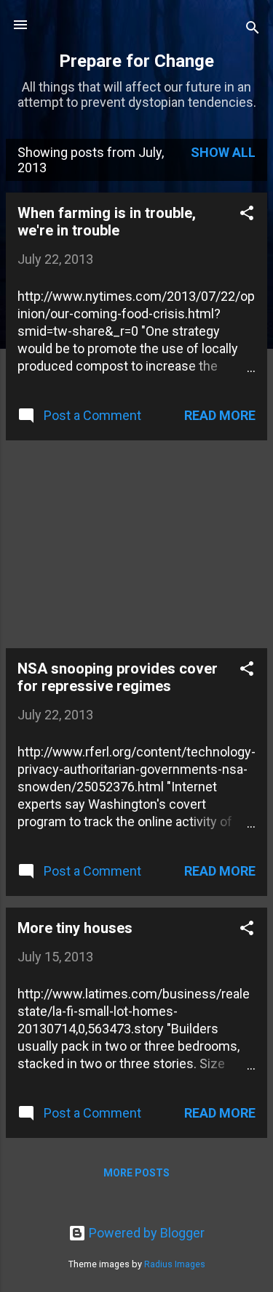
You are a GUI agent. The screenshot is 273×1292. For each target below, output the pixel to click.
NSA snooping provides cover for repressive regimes (117, 677)
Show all (223, 152)
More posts (136, 1173)
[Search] (252, 29)
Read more (220, 415)
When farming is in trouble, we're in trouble (106, 221)
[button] (247, 215)
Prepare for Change (136, 61)
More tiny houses (74, 928)
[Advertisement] (115, 543)
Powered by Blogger (145, 1232)
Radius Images (174, 1264)
